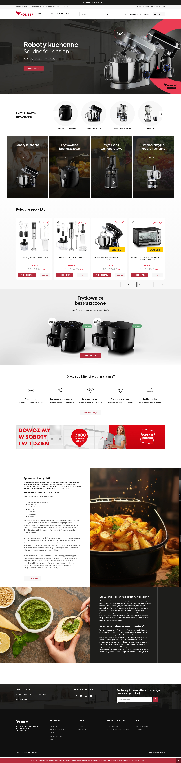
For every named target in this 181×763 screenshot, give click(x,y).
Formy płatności (112, 726)
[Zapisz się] (155, 699)
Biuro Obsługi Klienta (143, 726)
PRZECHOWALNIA (159, 7)
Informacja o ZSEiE (56, 736)
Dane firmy (139, 729)
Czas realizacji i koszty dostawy (118, 729)
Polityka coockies (55, 733)
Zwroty (80, 726)
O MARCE (146, 7)
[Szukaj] (108, 14)
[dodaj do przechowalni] (20, 221)
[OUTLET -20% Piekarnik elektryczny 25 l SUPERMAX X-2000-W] (147, 236)
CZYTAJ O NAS (32, 578)
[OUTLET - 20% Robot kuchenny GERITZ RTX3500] (109, 236)
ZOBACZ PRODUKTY (90, 355)
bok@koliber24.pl (64, 7)
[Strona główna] (25, 13)
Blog (51, 739)
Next (162, 114)
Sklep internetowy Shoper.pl (157, 752)
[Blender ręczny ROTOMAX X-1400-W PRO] (72, 236)
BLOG (139, 7)
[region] (90, 56)
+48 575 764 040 (50, 7)
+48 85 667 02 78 (36, 7)
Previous (55, 114)
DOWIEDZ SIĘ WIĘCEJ (90, 413)
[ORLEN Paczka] (90, 437)
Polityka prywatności (57, 729)
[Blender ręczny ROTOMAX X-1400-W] (34, 236)
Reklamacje (82, 729)
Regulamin (53, 726)
